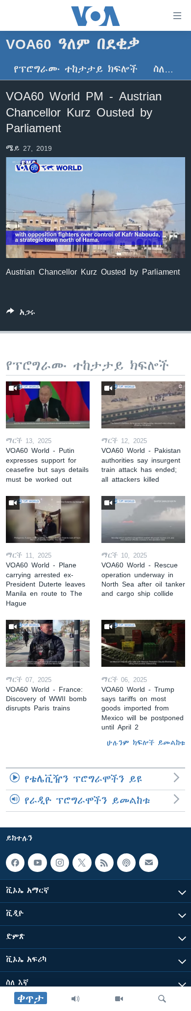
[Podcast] (126, 862)
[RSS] (104, 862)
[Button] (20, 314)
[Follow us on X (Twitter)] (81, 862)
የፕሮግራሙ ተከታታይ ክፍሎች (76, 69)
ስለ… (163, 69)
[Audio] (75, 999)
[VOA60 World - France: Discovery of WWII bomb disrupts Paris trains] (48, 643)
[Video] (119, 999)
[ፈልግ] (162, 999)
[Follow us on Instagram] (59, 862)
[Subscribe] (148, 862)
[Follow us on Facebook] (15, 862)
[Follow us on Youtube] (37, 862)
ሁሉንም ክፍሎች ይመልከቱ (146, 743)
